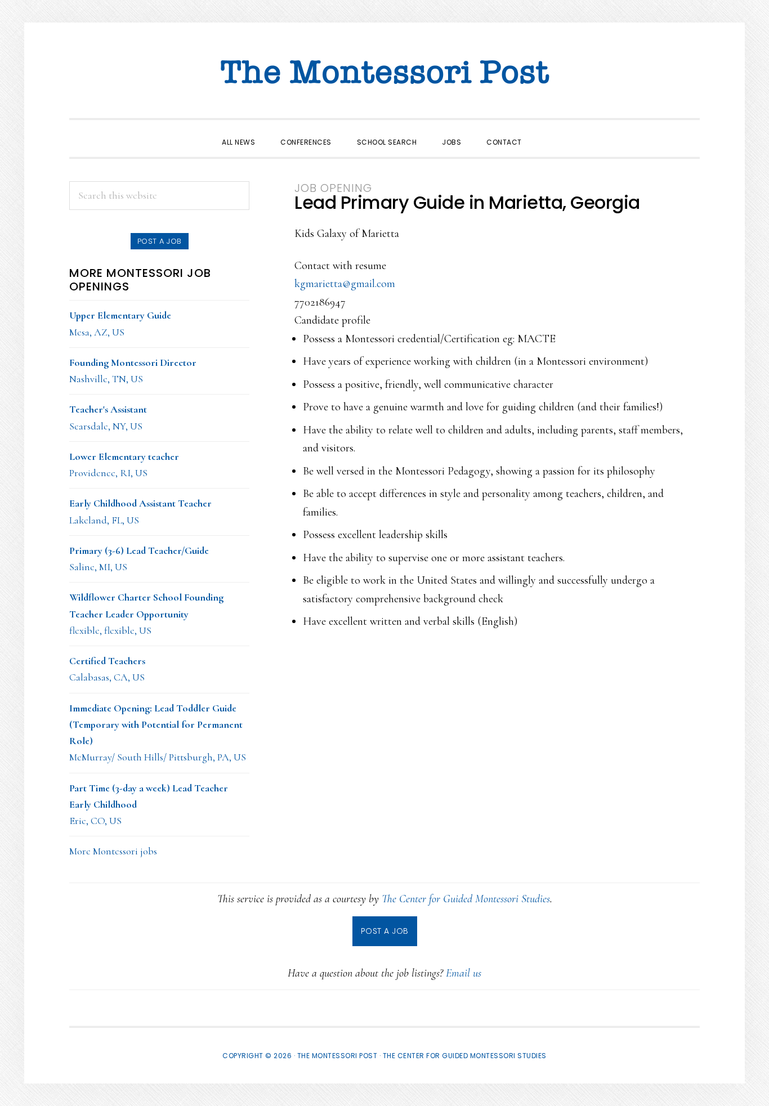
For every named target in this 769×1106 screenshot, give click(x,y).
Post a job (159, 241)
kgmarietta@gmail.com (344, 283)
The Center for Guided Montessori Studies (466, 899)
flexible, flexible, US (146, 614)
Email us (463, 973)
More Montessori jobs (113, 851)
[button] (547, 132)
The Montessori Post (384, 73)
